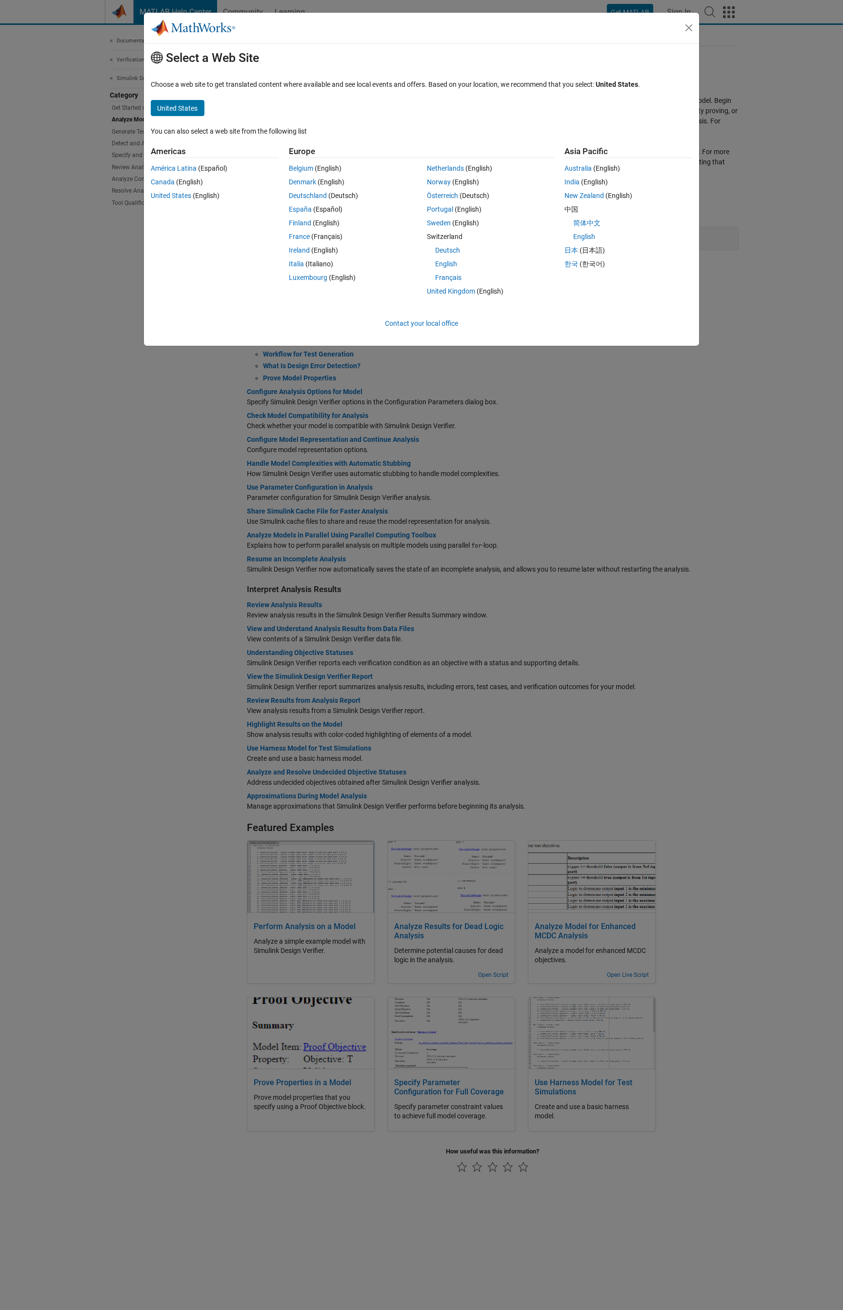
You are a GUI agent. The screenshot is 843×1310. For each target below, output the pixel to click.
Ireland (299, 250)
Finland (300, 223)
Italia (296, 264)
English (446, 264)
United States (171, 195)
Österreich (442, 195)
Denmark (302, 182)
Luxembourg (308, 277)
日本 (571, 250)
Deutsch (447, 250)
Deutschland (308, 195)
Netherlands (445, 168)
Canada (163, 182)
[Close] (689, 28)
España (300, 209)
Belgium (301, 168)
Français (448, 277)
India (572, 182)
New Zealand (584, 195)
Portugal (440, 209)
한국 (571, 264)
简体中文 (587, 223)
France (299, 236)
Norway (439, 182)
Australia (578, 168)
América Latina (174, 168)
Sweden (439, 223)
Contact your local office (421, 323)
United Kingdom (451, 291)
